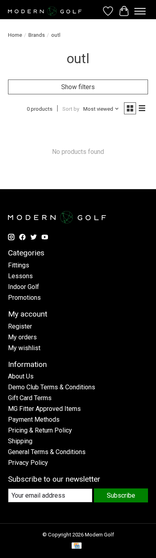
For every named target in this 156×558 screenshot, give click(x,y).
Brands (36, 35)
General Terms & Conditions (47, 452)
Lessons (20, 276)
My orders (22, 337)
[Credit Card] (77, 546)
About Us (21, 376)
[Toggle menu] (140, 11)
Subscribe (121, 495)
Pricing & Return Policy (40, 430)
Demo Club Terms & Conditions (51, 387)
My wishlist (24, 348)
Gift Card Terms (30, 398)
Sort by (70, 109)
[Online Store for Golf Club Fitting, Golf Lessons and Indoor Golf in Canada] (45, 11)
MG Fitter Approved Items (44, 409)
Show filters (78, 87)
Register (20, 326)
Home (15, 35)
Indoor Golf (23, 287)
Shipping (20, 441)
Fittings (18, 265)
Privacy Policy (28, 462)
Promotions (24, 297)
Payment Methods (34, 419)
